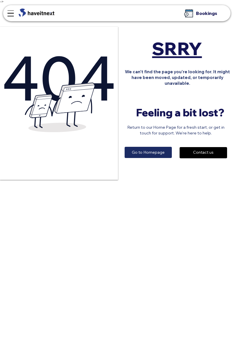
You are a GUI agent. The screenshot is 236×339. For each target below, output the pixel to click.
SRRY (177, 48)
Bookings (206, 13)
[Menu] (10, 13)
